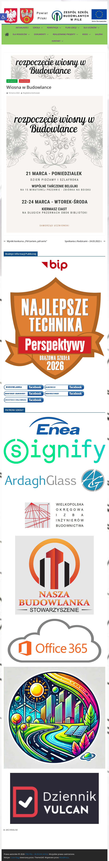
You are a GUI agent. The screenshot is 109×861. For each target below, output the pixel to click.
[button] (3, 16)
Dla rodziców (20, 34)
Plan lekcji (70, 27)
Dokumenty (40, 34)
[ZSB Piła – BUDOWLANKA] (7, 34)
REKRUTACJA (52, 27)
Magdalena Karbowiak (31, 93)
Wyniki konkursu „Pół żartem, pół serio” (27, 241)
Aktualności (22, 27)
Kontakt (56, 41)
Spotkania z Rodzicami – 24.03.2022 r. (83, 241)
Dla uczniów (90, 27)
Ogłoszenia (24, 81)
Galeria (99, 34)
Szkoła (36, 27)
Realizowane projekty (64, 34)
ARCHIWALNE (12, 830)
